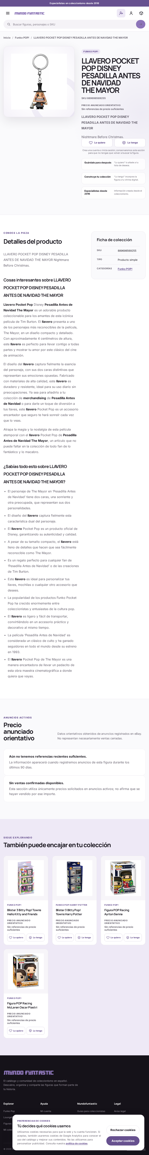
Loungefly (8, 1117)
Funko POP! (22, 37)
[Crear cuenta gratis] (121, 13)
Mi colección (10, 1129)
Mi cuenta (45, 1111)
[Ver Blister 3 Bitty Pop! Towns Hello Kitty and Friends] (26, 878)
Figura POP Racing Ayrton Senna (116, 912)
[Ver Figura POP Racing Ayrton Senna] (123, 878)
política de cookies (76, 1143)
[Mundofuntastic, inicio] (29, 13)
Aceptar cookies (123, 1141)
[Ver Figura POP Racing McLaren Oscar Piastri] (26, 971)
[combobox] (73, 24)
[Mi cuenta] (131, 13)
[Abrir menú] (7, 13)
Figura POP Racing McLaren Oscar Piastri (22, 1005)
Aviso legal (120, 1111)
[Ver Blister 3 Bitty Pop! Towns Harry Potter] (74, 878)
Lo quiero (99, 142)
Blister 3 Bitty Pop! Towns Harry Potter (69, 912)
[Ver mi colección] (141, 13)
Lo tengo (132, 142)
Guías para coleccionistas (91, 1111)
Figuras (7, 1123)
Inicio (6, 37)
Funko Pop (9, 1111)
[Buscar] (140, 24)
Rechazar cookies (122, 1130)
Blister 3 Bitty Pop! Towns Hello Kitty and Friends (24, 912)
